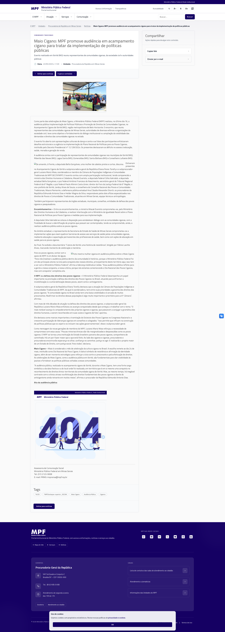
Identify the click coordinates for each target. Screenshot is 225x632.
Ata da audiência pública (45, 382)
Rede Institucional (189, 2)
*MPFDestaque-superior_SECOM (55, 494)
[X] (167, 536)
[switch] (169, 8)
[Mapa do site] (192, 8)
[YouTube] (175, 536)
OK (112, 624)
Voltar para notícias (45, 73)
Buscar (190, 16)
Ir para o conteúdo (65, 73)
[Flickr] (159, 536)
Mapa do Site (39, 545)
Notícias (87, 26)
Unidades (41, 26)
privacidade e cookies (116, 617)
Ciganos (102, 494)
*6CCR (37, 494)
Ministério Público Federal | (173, 2)
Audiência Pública (90, 494)
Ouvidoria (40, 604)
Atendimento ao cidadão (56, 604)
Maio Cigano (75, 494)
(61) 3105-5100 (53, 584)
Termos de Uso (187, 622)
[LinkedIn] (191, 536)
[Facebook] (151, 536)
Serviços (52, 545)
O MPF (33, 26)
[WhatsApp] (143, 536)
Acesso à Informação (104, 8)
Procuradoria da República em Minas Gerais (64, 26)
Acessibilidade (158, 8)
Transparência (120, 8)
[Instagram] (183, 536)
